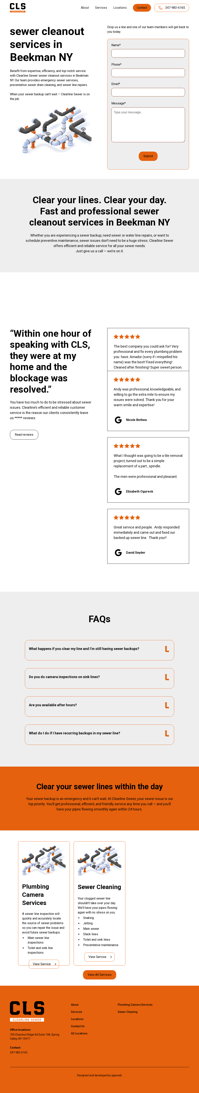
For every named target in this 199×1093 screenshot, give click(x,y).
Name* (116, 45)
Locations (120, 8)
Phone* (116, 64)
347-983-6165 (18, 1052)
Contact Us (78, 1026)
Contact (142, 8)
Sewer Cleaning (128, 1011)
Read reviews (24, 434)
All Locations (79, 1033)
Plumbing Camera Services (135, 1004)
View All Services (100, 975)
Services (101, 8)
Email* (115, 84)
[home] (17, 7)
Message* (118, 103)
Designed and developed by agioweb (99, 1075)
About (85, 8)
